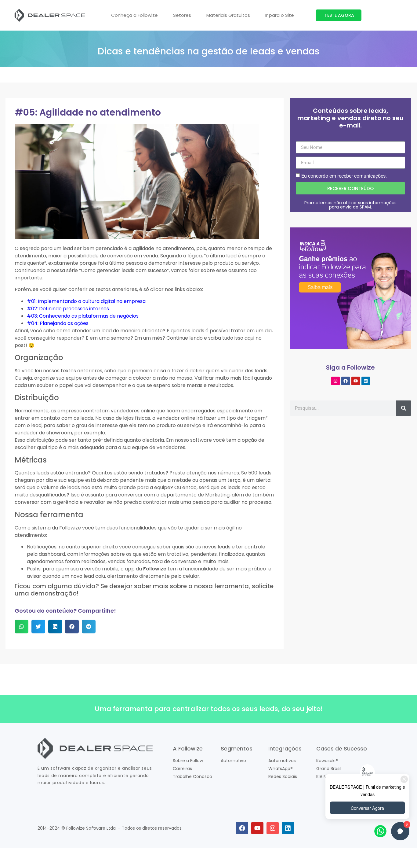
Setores (182, 15)
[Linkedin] (365, 381)
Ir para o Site (279, 15)
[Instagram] (335, 381)
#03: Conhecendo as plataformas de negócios (83, 315)
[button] (21, 626)
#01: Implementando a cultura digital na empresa (86, 301)
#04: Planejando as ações (58, 323)
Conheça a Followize (134, 15)
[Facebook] (345, 381)
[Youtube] (355, 381)
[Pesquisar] (403, 408)
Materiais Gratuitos (228, 15)
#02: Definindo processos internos (68, 308)
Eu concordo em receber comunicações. (344, 176)
